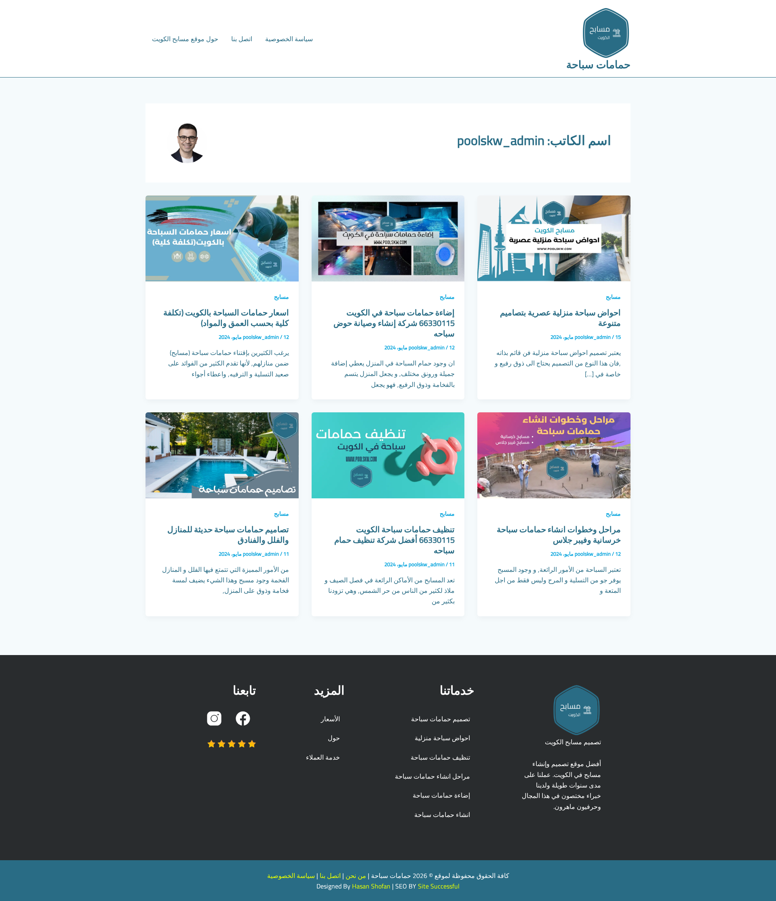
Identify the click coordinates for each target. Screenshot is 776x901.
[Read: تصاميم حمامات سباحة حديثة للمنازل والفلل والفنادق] (222, 455)
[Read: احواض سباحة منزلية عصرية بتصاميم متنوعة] (553, 238)
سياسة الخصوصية (289, 39)
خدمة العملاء (323, 757)
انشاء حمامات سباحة (442, 815)
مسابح (613, 297)
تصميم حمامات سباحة (440, 719)
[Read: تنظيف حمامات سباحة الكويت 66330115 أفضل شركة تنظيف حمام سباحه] (388, 455)
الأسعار (330, 719)
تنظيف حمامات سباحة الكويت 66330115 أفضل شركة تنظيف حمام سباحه (394, 540)
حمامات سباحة (598, 64)
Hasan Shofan (371, 886)
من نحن (356, 875)
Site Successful (439, 886)
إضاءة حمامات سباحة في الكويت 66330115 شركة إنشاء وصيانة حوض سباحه (394, 323)
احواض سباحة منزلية (442, 738)
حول (334, 738)
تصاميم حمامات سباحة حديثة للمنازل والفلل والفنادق (228, 534)
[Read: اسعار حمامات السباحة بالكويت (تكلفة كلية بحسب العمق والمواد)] (222, 238)
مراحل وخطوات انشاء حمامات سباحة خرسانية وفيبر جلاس (559, 534)
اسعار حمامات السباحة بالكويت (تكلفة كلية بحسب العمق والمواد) (226, 317)
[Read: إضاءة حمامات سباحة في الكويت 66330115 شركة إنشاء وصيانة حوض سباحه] (388, 238)
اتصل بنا (241, 39)
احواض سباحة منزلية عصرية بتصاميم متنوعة (560, 317)
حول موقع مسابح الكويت (185, 39)
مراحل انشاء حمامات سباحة (432, 776)
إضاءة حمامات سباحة (441, 795)
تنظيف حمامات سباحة (440, 757)
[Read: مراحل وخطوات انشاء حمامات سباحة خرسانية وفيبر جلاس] (553, 455)
